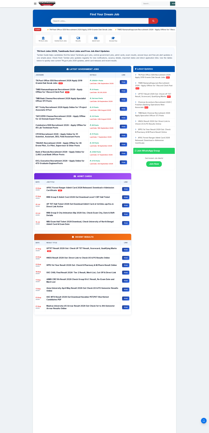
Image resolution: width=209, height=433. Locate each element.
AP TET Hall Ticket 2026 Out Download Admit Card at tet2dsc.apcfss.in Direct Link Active (80, 205)
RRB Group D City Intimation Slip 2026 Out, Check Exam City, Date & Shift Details (80, 214)
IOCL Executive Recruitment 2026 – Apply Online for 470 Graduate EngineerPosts (60, 162)
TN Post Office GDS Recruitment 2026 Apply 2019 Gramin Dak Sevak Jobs (68, 30)
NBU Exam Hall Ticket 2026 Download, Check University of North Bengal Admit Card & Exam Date (80, 222)
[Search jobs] (153, 21)
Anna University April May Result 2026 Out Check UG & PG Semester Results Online (82, 289)
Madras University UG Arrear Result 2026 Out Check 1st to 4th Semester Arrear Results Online (80, 307)
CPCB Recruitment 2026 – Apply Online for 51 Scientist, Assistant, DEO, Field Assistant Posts (58, 135)
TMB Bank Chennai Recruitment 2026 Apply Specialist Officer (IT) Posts (61, 99)
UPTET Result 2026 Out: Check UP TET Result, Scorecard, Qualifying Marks (81, 249)
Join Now (154, 164)
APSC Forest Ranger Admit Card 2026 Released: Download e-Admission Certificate (80, 189)
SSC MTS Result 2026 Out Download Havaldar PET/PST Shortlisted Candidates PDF (77, 298)
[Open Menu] (35, 3)
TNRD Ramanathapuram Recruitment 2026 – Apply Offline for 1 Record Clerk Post (139, 30)
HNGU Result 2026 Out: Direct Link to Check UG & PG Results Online (78, 258)
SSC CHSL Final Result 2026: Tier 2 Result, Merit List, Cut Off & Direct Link (81, 272)
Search (175, 3)
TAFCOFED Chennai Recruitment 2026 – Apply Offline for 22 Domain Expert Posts (60, 117)
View (123, 82)
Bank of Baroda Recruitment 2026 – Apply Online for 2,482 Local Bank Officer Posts (60, 153)
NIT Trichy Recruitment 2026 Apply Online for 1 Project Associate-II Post (61, 108)
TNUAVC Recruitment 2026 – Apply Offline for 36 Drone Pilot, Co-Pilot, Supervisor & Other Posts (59, 144)
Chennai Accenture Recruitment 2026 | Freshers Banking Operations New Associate (153, 104)
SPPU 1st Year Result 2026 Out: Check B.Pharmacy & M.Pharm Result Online (81, 265)
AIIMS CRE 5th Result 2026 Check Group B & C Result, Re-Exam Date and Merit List (80, 280)
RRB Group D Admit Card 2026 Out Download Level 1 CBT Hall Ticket (78, 197)
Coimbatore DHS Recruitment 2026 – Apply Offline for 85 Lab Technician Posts (61, 126)
